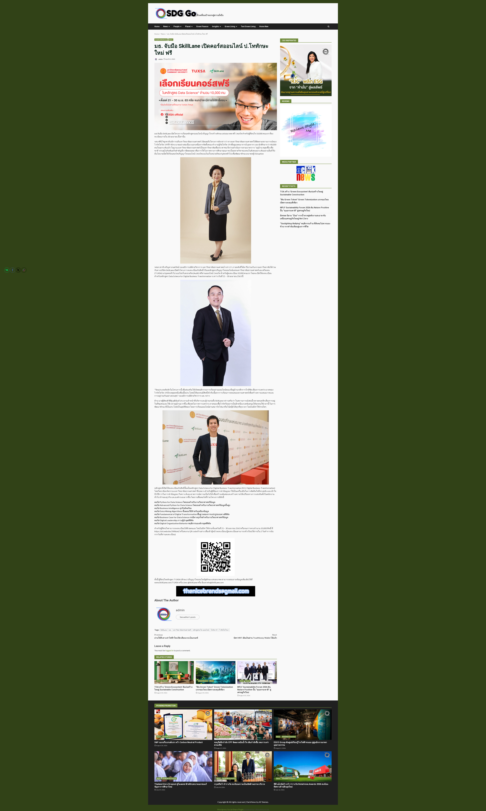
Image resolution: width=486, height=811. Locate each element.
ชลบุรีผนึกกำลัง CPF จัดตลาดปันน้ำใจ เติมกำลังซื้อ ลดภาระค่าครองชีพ (243, 724)
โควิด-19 (214, 630)
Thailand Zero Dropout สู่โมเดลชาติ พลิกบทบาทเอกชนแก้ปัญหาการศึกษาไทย (183, 766)
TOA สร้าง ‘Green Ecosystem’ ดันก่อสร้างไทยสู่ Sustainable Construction (174, 672)
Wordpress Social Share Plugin (230, 809)
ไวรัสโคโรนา (224, 630)
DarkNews (251, 802)
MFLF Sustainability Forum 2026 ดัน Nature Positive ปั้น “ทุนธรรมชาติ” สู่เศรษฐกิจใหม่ (257, 672)
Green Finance (202, 26)
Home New (263, 26)
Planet (188, 26)
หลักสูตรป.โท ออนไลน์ (201, 630)
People (176, 26)
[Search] (328, 26)
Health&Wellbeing (161, 39)
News (165, 26)
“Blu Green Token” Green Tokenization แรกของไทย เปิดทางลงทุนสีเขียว (215, 672)
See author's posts (188, 617)
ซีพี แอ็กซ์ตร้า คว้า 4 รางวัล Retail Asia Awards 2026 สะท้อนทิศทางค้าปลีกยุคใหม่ (303, 766)
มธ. (170, 630)
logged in (169, 650)
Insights (215, 26)
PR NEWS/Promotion (169, 736)
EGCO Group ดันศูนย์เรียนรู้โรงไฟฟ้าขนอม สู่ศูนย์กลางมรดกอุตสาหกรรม (303, 724)
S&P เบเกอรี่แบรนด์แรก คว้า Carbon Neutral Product (183, 724)
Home (156, 26)
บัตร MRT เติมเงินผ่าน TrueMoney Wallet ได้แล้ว (255, 636)
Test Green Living (248, 26)
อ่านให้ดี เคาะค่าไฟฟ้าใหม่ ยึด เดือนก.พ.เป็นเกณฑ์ (176, 636)
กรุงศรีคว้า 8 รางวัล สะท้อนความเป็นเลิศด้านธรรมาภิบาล (243, 766)
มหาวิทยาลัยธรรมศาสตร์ (182, 630)
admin (160, 59)
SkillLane (163, 630)
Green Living (230, 26)
